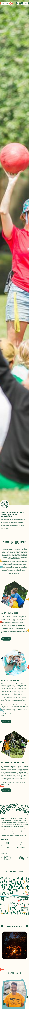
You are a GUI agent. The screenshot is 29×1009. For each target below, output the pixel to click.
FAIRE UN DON (5, 3)
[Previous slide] (1, 845)
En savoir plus (6, 638)
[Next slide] (28, 845)
